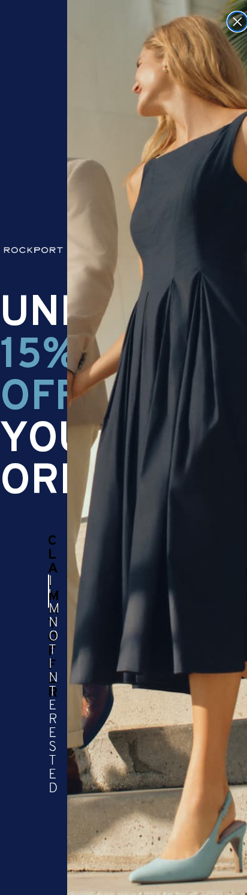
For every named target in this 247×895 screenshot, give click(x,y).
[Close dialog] (237, 21)
